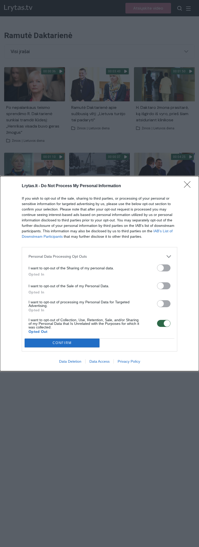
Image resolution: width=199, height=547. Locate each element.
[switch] (163, 267)
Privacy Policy (129, 361)
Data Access (99, 361)
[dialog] (99, 273)
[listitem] (99, 256)
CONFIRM (62, 343)
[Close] (189, 186)
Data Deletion (70, 361)
